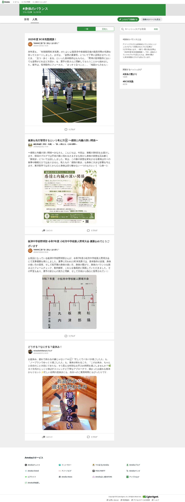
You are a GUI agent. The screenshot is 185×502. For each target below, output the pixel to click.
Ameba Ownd (33, 471)
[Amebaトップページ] (6, 2)
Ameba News (67, 477)
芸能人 (105, 29)
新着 (26, 19)
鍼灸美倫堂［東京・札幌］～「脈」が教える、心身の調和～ (55, 144)
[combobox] (140, 29)
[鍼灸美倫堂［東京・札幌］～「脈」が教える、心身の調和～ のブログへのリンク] (30, 145)
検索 (156, 29)
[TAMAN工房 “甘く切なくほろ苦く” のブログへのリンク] (30, 44)
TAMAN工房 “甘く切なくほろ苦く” (46, 43)
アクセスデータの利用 (142, 500)
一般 (86, 29)
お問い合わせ (114, 500)
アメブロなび (134, 477)
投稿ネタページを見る (151, 19)
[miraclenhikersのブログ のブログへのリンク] (30, 352)
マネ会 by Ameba (102, 465)
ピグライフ (32, 477)
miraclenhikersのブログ (42, 351)
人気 (34, 19)
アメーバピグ (66, 471)
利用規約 (126, 500)
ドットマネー (66, 465)
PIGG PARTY (100, 471)
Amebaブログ (134, 465)
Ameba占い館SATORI (103, 477)
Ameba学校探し (34, 483)
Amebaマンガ (134, 471)
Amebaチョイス (34, 465)
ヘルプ (156, 500)
